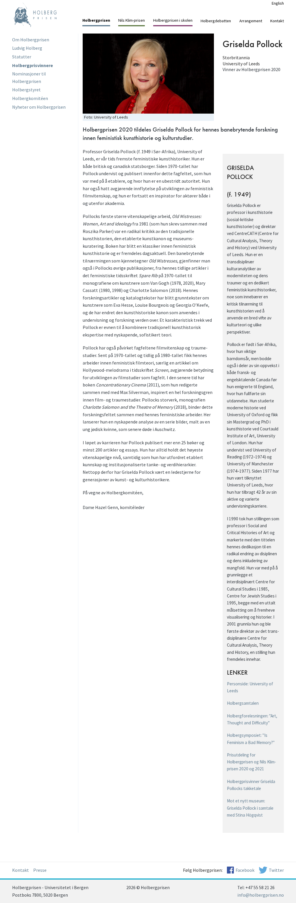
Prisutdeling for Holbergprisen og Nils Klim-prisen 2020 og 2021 (251, 762)
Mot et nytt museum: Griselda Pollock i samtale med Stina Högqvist (250, 808)
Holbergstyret (26, 89)
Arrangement (250, 20)
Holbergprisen (96, 20)
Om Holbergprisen (30, 39)
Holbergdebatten (216, 20)
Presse (40, 870)
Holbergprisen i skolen (173, 20)
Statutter (21, 57)
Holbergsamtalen (243, 703)
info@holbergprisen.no (260, 895)
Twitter (276, 870)
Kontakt (277, 20)
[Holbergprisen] (43, 14)
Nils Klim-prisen (131, 20)
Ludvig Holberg (27, 48)
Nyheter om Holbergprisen (39, 107)
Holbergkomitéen (30, 98)
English (278, 3)
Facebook (245, 870)
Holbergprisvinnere (32, 65)
